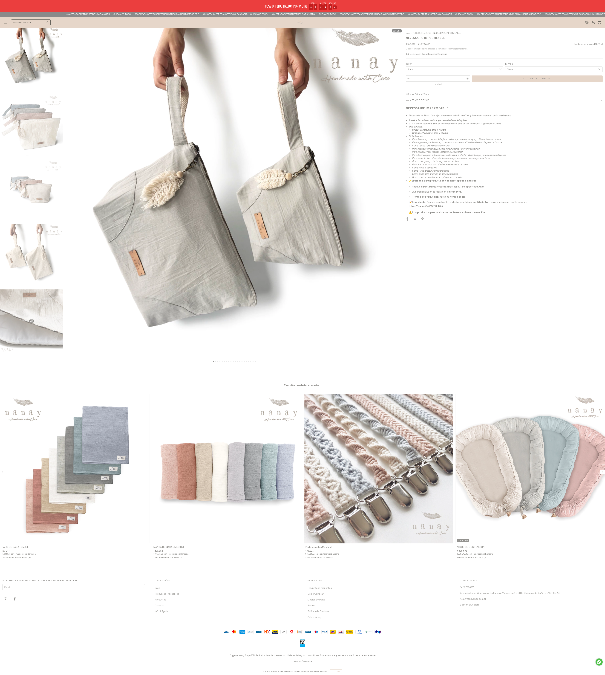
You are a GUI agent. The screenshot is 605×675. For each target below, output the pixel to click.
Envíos (311, 605)
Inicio (408, 33)
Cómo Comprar (316, 593)
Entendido (335, 671)
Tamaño (509, 64)
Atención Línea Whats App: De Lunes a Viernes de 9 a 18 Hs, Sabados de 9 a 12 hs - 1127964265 (510, 593)
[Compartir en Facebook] (407, 219)
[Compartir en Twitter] (415, 219)
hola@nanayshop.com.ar (473, 598)
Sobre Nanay (314, 617)
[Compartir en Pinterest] (422, 219)
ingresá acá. (340, 655)
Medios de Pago (316, 599)
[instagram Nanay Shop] (5, 598)
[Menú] (5, 22)
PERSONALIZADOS (422, 33)
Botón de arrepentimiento (362, 655)
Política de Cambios (318, 611)
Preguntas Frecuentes (167, 593)
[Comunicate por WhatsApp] (599, 662)
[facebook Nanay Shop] (15, 598)
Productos (160, 599)
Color (409, 64)
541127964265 (467, 587)
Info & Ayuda (161, 611)
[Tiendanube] (302, 661)
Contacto (160, 605)
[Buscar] (47, 22)
